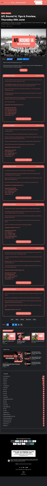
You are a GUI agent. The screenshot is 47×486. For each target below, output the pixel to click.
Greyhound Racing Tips (7, 418)
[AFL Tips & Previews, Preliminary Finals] (23, 336)
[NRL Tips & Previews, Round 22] (38, 336)
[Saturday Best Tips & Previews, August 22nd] (27, 353)
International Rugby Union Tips (9, 416)
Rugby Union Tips (6, 414)
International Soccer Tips (8, 399)
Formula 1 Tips (6, 423)
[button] (45, 1)
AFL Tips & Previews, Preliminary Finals (21, 342)
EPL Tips (5, 389)
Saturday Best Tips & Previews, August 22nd (36, 352)
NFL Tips (5, 393)
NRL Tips (5, 383)
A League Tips (6, 385)
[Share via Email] (19, 325)
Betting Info (5, 425)
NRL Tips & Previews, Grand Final (8, 342)
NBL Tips (5, 391)
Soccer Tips (5, 404)
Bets (17, 319)
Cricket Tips (5, 397)
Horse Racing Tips (6, 376)
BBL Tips (5, 401)
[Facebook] (8, 325)
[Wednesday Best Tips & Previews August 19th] (27, 359)
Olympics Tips (6, 412)
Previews (29, 319)
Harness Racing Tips (7, 421)
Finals (22, 319)
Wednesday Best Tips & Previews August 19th (36, 358)
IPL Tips (4, 408)
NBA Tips (5, 380)
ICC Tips (5, 410)
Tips (35, 319)
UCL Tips (5, 395)
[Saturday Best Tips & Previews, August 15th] (27, 364)
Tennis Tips (5, 387)
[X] (10, 325)
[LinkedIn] (13, 325)
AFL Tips (3, 13)
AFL (12, 319)
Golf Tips (5, 402)
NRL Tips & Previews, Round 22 (38, 341)
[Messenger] (16, 325)
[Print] (21, 325)
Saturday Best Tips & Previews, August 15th (36, 363)
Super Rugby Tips (6, 406)
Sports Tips (8, 13)
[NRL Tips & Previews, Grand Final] (9, 336)
